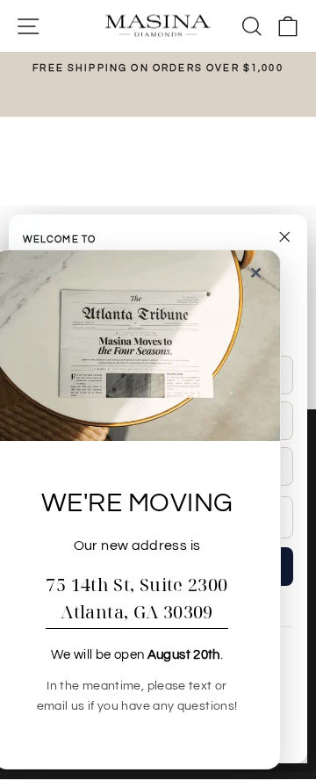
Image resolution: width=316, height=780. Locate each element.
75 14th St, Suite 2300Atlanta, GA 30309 (136, 598)
